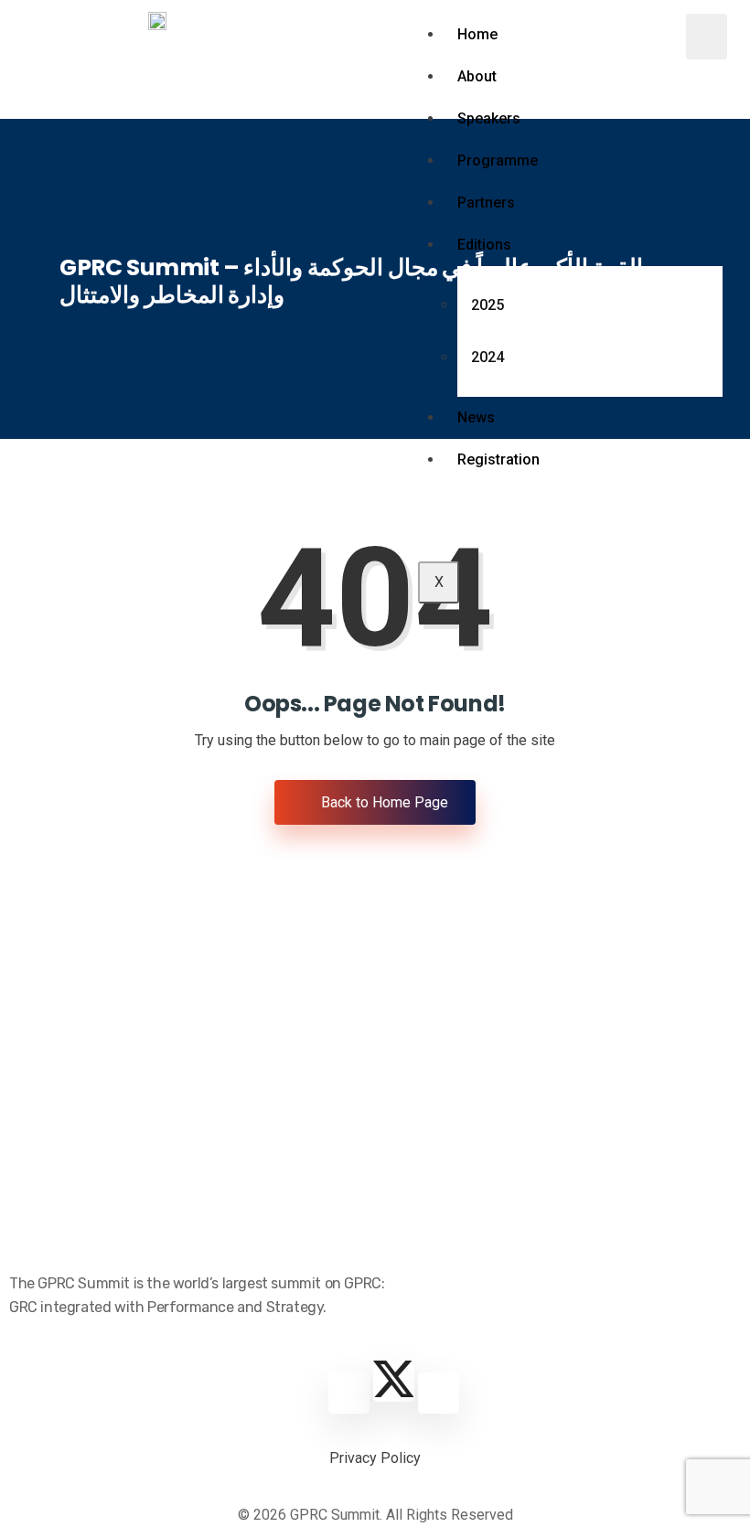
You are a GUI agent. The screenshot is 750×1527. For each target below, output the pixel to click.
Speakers (488, 118)
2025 (487, 305)
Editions (484, 244)
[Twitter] (393, 1381)
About (477, 76)
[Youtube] (438, 1393)
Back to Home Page (382, 802)
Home (477, 34)
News (476, 417)
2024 (487, 357)
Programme (497, 160)
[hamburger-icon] (706, 36)
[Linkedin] (349, 1393)
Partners (486, 202)
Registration (498, 459)
